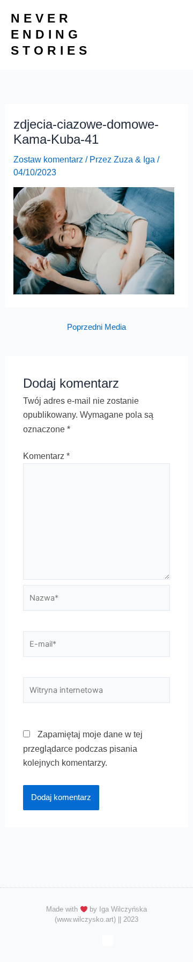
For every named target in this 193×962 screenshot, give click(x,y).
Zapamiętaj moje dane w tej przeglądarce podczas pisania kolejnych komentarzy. (83, 748)
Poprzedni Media (96, 327)
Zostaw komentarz (48, 159)
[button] (173, 35)
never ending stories (51, 34)
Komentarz (46, 456)
